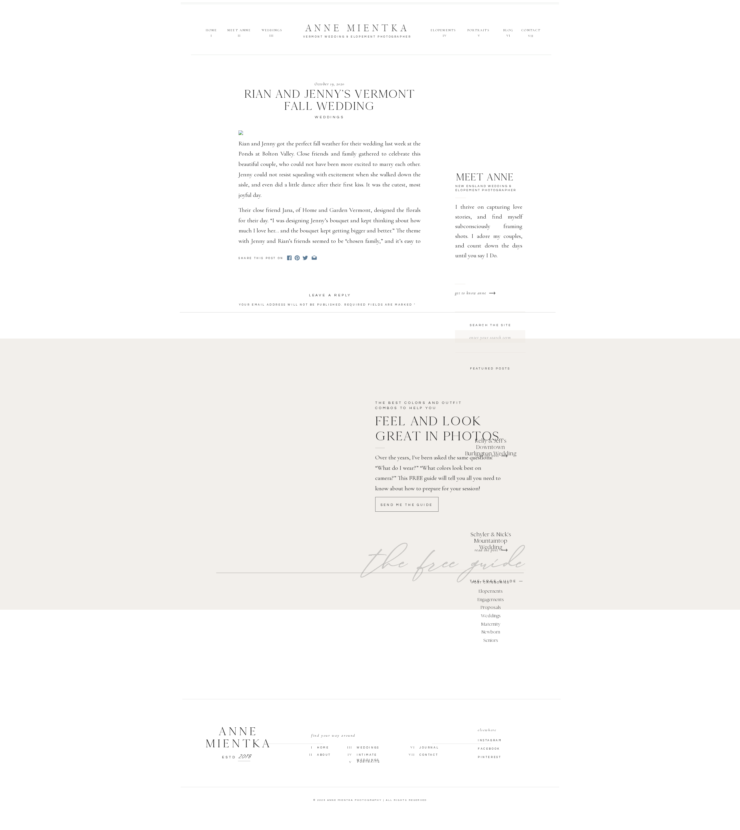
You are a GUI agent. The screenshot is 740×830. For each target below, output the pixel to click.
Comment (251, 313)
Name (247, 353)
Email (247, 365)
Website (248, 378)
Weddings (329, 117)
